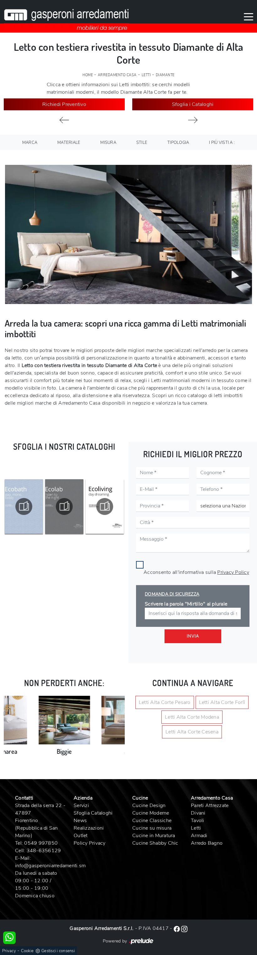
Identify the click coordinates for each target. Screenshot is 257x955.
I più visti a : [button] (222, 142)
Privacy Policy (233, 572)
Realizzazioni (89, 828)
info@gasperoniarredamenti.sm (50, 865)
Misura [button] (108, 142)
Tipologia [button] (178, 142)
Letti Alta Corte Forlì (222, 702)
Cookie (27, 951)
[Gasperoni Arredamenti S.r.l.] (66, 16)
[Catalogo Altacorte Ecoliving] (64, 506)
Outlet (81, 835)
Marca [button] (29, 142)
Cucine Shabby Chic (155, 843)
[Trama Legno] (64, 120)
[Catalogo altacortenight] (24, 506)
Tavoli (197, 820)
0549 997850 (41, 843)
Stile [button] (141, 142)
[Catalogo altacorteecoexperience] (105, 506)
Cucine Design (148, 805)
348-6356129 (44, 850)
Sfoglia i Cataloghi (193, 104)
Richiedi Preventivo (64, 104)
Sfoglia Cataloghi (93, 813)
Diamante (165, 75)
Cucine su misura (151, 828)
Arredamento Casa (117, 75)
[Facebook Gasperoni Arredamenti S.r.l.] (177, 928)
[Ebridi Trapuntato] (192, 120)
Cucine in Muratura (153, 835)
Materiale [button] (68, 142)
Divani (198, 813)
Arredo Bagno (207, 843)
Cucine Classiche (151, 820)
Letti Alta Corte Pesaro (165, 702)
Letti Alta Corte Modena (192, 717)
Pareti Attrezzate (209, 805)
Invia (193, 636)
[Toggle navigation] (248, 16)
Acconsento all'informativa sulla (196, 572)
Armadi (199, 835)
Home (87, 75)
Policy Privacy (90, 843)
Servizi (81, 805)
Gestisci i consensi (58, 951)
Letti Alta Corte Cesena (191, 731)
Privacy (9, 951)
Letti (146, 75)
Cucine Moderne (150, 813)
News (80, 820)
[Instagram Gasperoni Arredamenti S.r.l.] (184, 928)
